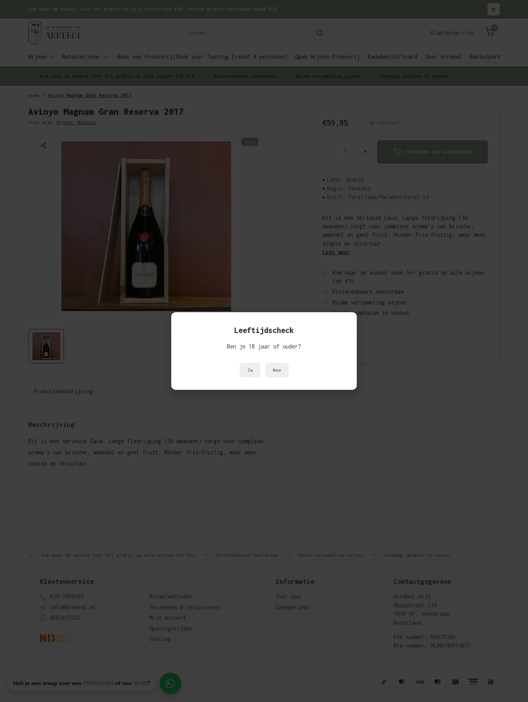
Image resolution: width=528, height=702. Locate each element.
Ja (250, 370)
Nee (277, 370)
